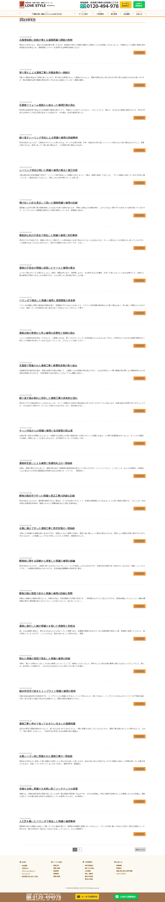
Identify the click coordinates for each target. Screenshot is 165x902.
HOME (21, 18)
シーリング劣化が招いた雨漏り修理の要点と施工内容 (48, 170)
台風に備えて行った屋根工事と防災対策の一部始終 (47, 528)
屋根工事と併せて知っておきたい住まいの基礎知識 (47, 723)
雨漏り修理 (56, 868)
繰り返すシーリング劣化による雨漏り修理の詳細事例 (48, 137)
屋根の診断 (56, 876)
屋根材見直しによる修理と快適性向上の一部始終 (45, 463)
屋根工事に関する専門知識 (124, 871)
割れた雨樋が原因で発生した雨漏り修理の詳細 (44, 658)
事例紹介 (119, 868)
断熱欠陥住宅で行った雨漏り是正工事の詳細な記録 (47, 495)
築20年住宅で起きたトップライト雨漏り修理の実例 (47, 691)
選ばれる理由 (89, 879)
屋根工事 (56, 865)
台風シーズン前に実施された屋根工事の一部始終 (46, 756)
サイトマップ (26, 873)
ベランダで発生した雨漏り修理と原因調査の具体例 (47, 300)
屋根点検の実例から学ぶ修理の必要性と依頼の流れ (47, 333)
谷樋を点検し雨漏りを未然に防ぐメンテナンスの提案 (48, 788)
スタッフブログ (121, 873)
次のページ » (140, 849)
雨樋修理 (56, 873)
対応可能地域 (89, 865)
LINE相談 (88, 871)
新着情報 (119, 865)
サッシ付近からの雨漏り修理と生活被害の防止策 (46, 430)
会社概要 (127, 14)
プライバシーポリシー (28, 871)
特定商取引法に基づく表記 (30, 876)
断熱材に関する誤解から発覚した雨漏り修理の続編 (47, 560)
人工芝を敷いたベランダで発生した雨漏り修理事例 (47, 821)
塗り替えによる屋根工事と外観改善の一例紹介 (44, 72)
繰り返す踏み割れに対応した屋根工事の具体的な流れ (48, 398)
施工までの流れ (89, 868)
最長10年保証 (89, 876)
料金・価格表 (89, 873)
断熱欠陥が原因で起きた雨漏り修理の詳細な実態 (45, 593)
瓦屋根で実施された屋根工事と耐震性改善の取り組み (48, 365)
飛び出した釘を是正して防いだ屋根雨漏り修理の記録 (48, 202)
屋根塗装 (56, 871)
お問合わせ (25, 868)
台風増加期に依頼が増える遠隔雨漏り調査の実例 (45, 40)
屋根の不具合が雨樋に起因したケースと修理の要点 (47, 267)
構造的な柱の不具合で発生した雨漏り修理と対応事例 (48, 235)
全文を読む (139, 53)
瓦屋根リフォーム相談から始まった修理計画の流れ (47, 105)
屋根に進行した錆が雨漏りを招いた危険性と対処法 (47, 626)
